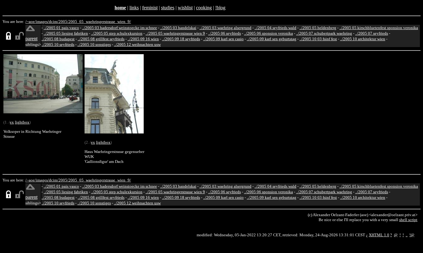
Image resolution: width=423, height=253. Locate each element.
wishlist (185, 7)
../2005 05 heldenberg (317, 27)
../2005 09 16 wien (143, 39)
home (120, 7)
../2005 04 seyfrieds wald (275, 27)
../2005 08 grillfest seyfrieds (101, 39)
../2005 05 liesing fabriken (66, 33)
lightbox (22, 122)
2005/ (63, 21)
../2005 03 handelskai (178, 27)
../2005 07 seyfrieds (371, 33)
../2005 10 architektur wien (362, 39)
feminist (150, 7)
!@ (411, 235)
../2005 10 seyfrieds (57, 44)
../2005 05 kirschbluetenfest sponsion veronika (378, 27)
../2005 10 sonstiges (94, 44)
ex (12, 122)
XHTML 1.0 (379, 235)
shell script (408, 219)
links (134, 7)
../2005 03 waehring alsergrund (225, 27)
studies (167, 7)
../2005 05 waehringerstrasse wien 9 (175, 33)
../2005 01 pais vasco (61, 27)
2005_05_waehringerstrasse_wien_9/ (99, 21)
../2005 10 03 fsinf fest (318, 39)
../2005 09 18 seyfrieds (181, 39)
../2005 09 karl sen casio (223, 39)
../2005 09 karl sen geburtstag (271, 39)
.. (407, 235)
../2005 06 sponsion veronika (268, 33)
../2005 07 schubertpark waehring (324, 33)
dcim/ (54, 21)
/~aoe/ (30, 21)
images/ (42, 21)
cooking (204, 7)
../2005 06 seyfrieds (224, 33)
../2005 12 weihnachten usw (137, 44)
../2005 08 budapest (58, 39)
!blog (220, 7)
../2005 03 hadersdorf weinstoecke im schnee (119, 27)
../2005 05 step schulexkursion (116, 33)
